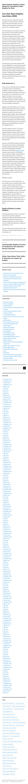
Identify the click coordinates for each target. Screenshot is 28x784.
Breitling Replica (7, 305)
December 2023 (7, 379)
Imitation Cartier (8, 739)
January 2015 (6, 573)
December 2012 (7, 618)
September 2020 (7, 449)
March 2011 (6, 656)
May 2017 (5, 522)
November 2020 (7, 446)
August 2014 (6, 582)
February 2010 (7, 680)
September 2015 (7, 558)
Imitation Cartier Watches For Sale (12, 741)
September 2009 (7, 689)
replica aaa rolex (20, 150)
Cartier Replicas (7, 711)
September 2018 (7, 493)
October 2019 (6, 469)
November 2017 (7, 511)
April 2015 (6, 567)
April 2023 (6, 393)
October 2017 (6, 513)
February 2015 (7, 571)
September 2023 (7, 384)
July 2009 (5, 692)
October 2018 (6, 491)
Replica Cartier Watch (9, 758)
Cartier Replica (19, 709)
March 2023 (6, 395)
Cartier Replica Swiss (9, 714)
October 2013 (6, 600)
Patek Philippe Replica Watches (11, 336)
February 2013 (7, 614)
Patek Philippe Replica (9, 334)
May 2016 (5, 544)
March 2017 (6, 526)
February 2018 (7, 506)
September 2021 (7, 428)
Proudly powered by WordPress (16, 781)
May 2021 (5, 435)
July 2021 (5, 431)
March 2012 (6, 634)
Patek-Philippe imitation (10, 749)
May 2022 (6, 413)
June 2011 (5, 651)
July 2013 (5, 605)
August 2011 (6, 647)
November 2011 (7, 642)
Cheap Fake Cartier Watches (11, 720)
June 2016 (6, 542)
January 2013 (6, 616)
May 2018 (5, 500)
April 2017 (6, 524)
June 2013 (5, 607)
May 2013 (5, 609)
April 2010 (6, 676)
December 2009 (7, 683)
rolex (4, 351)
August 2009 (6, 691)
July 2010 (5, 671)
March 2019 (6, 482)
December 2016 (7, 531)
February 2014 (7, 593)
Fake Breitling (7, 320)
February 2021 (7, 440)
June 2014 (5, 585)
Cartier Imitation (8, 709)
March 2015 (6, 569)
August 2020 (6, 451)
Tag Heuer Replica (8, 358)
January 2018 (6, 507)
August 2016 (6, 538)
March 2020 (6, 460)
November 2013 (7, 598)
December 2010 (7, 662)
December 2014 (7, 575)
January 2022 (6, 420)
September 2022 (7, 406)
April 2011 (5, 654)
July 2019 (5, 475)
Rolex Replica (7, 766)
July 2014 (5, 584)
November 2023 (7, 381)
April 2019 (6, 480)
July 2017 (5, 518)
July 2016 (5, 540)
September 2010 (7, 667)
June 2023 (6, 390)
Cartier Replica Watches (9, 314)
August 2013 (6, 604)
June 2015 (5, 564)
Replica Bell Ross (7, 340)
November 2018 (7, 489)
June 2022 (6, 411)
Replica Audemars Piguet (9, 338)
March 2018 (6, 504)
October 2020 (6, 448)
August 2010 (6, 669)
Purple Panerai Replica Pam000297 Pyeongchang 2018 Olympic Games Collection (12, 278)
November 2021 (7, 424)
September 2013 (7, 602)
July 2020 (5, 453)
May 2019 (5, 478)
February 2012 (7, 636)
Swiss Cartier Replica (9, 771)
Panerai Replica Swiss (8, 333)
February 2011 (7, 658)
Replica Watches (8, 760)
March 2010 (6, 678)
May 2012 (5, 631)
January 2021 (6, 442)
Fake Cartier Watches (9, 730)
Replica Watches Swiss (9, 763)
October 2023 (6, 382)
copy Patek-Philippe (9, 725)
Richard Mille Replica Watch (10, 349)
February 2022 (7, 419)
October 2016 (6, 535)
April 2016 (6, 546)
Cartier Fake (6, 706)
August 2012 (6, 625)
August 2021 (6, 430)
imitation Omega (8, 744)
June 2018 (5, 498)
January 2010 (6, 681)
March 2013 (6, 613)
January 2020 (6, 464)
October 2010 (6, 665)
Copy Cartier (7, 722)
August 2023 (6, 386)
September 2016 (7, 536)
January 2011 (6, 660)
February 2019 (7, 484)
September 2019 (7, 471)
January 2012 (6, 638)
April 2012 (6, 633)
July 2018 (5, 497)
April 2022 (6, 415)
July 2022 (5, 410)
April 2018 (6, 502)
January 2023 (6, 399)
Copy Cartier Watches (18, 722)
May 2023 (5, 391)
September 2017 (7, 515)
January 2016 (6, 551)
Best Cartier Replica (8, 304)
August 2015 (6, 560)
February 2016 (7, 549)
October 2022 (6, 404)
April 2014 (6, 589)
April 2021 (6, 437)
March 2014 (6, 591)
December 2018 (7, 488)
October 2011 (6, 643)
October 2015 (6, 556)
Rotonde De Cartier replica (10, 768)
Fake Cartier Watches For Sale (11, 322)
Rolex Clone (19, 235)
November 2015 (7, 555)
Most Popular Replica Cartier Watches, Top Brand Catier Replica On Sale (13, 6)
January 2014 (6, 594)
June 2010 (5, 672)
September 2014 (7, 580)
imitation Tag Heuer (8, 747)
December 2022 (7, 401)
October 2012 (6, 622)
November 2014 (7, 576)
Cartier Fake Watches (18, 706)
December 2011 (7, 640)
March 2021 (6, 439)
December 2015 (7, 553)
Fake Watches (14, 736)
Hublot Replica (7, 325)
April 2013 (6, 611)
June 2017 (5, 520)
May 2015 (5, 565)
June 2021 (5, 433)
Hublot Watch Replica (9, 327)
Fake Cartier (20, 725)
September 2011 (7, 645)
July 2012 (5, 627)
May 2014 (5, 587)
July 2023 (5, 388)
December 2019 (7, 466)
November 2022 (7, 402)
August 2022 (6, 408)
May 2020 (6, 457)
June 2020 (6, 455)
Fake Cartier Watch (9, 728)
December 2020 (7, 444)
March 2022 (6, 417)
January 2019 (6, 486)
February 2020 (7, 462)
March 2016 (6, 547)
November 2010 (7, 663)
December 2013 (7, 596)
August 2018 (6, 495)
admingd (6, 235)
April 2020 (6, 459)
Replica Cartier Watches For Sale (11, 345)
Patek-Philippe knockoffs (10, 752)
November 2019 (7, 468)
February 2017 (7, 527)
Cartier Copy (20, 703)
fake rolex (6, 736)
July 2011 (5, 649)
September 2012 (7, 623)
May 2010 (5, 674)
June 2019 (6, 477)
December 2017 (7, 509)
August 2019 (6, 473)
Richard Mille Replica (8, 347)
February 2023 (7, 397)
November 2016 (7, 533)
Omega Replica (7, 331)
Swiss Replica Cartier (9, 774)
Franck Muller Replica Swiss (10, 323)
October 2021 (6, 426)
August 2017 (6, 517)
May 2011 (5, 652)
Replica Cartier (7, 755)
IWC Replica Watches (8, 329)
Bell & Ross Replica (8, 302)
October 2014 (6, 578)
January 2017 (6, 529)
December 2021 (7, 422)
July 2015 (5, 562)
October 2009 (6, 687)
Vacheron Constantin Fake (10, 360)
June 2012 (5, 629)
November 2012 (7, 620)
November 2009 (7, 685)
